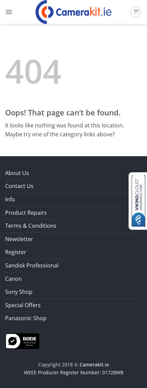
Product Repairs (26, 212)
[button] (8, 12)
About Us (17, 173)
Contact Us (19, 186)
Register (15, 252)
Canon (13, 279)
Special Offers (23, 305)
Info (10, 199)
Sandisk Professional (31, 265)
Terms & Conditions (30, 225)
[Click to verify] (22, 340)
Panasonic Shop (25, 318)
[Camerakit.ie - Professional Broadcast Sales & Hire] (73, 12)
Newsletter (19, 239)
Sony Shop (18, 292)
